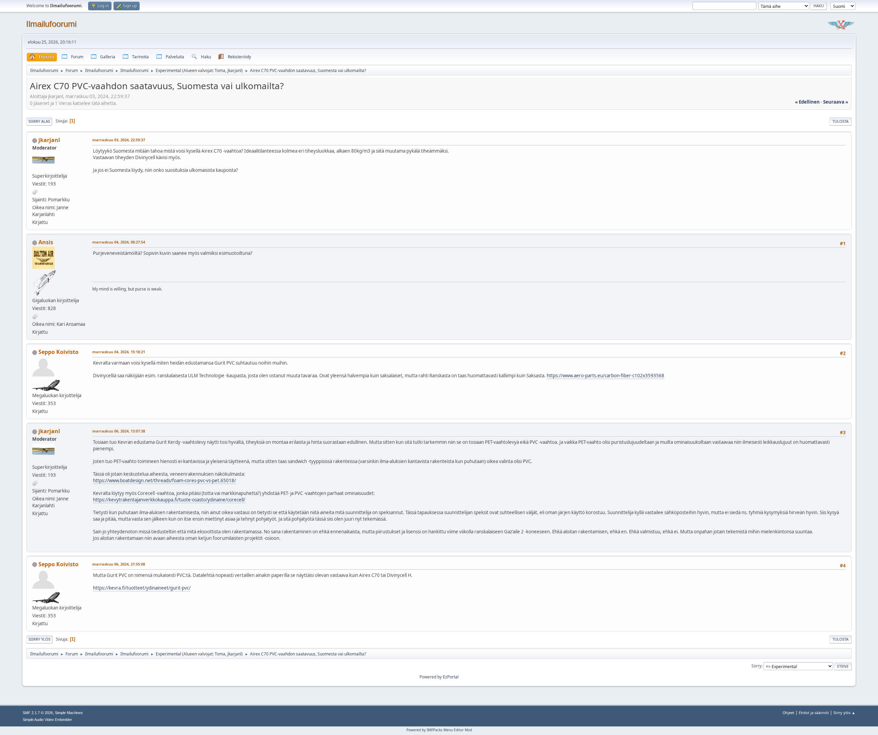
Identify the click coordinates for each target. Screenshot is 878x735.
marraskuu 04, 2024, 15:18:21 (118, 351)
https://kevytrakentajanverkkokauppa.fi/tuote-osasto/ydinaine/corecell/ (169, 500)
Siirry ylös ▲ (844, 712)
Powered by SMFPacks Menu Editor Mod (439, 729)
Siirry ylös (39, 639)
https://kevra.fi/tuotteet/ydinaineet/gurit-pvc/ (142, 588)
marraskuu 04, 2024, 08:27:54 (118, 242)
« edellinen (807, 102)
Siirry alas (39, 121)
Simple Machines (69, 713)
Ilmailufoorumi (51, 23)
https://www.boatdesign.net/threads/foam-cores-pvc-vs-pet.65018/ (164, 480)
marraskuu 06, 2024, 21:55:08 (118, 564)
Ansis (45, 242)
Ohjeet (788, 712)
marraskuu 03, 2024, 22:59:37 (118, 139)
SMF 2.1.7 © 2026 (38, 713)
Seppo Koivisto (58, 352)
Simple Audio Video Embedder (47, 720)
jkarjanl (234, 70)
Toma (220, 70)
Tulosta (840, 121)
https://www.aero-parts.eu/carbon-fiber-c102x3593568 (605, 375)
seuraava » (835, 102)
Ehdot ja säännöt (814, 712)
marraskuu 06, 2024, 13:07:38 (118, 431)
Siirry (756, 666)
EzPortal (451, 677)
